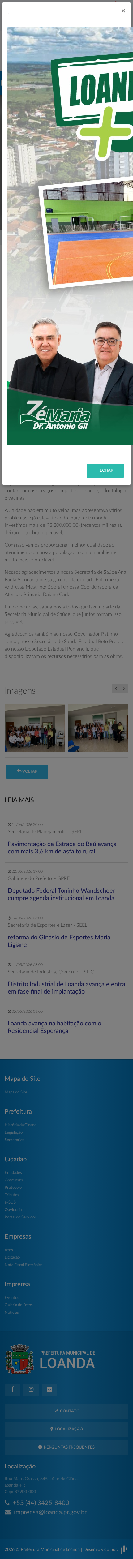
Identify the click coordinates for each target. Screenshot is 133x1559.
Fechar (105, 471)
